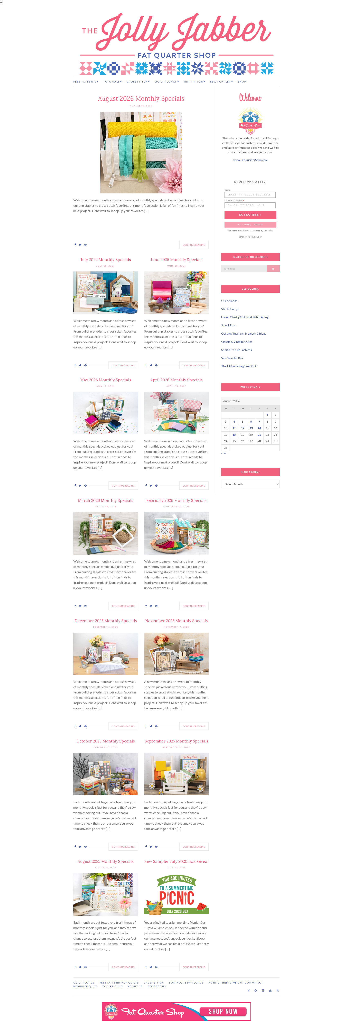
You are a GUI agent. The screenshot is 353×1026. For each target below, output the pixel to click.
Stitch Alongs (230, 309)
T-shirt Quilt (112, 986)
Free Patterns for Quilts (119, 982)
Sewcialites (228, 325)
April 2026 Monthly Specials (176, 379)
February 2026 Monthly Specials (176, 500)
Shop (242, 81)
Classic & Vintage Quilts (236, 341)
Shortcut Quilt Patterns (236, 350)
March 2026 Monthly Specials (105, 500)
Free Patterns (84, 81)
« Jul (224, 453)
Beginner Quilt (85, 986)
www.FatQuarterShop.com (250, 160)
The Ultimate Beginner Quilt (239, 366)
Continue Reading (194, 244)
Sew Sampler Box (232, 358)
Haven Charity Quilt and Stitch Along (244, 317)
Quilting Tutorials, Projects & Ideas (243, 333)
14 (259, 428)
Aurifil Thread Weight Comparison (236, 982)
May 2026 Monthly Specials (105, 379)
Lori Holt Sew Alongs (186, 982)
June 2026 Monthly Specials (176, 259)
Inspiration (193, 81)
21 (259, 434)
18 (234, 434)
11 (234, 428)
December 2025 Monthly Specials (106, 620)
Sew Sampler (220, 81)
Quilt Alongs (166, 81)
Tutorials (111, 81)
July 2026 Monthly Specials (105, 259)
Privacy (258, 236)
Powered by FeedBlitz (262, 231)
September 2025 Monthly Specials (176, 741)
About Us (135, 986)
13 (251, 428)
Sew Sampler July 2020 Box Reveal (176, 861)
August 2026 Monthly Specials (141, 98)
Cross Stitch (137, 81)
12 (242, 428)
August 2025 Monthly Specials (106, 861)
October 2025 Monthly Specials (105, 741)
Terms (248, 236)
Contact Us (157, 986)
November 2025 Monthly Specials (176, 620)
